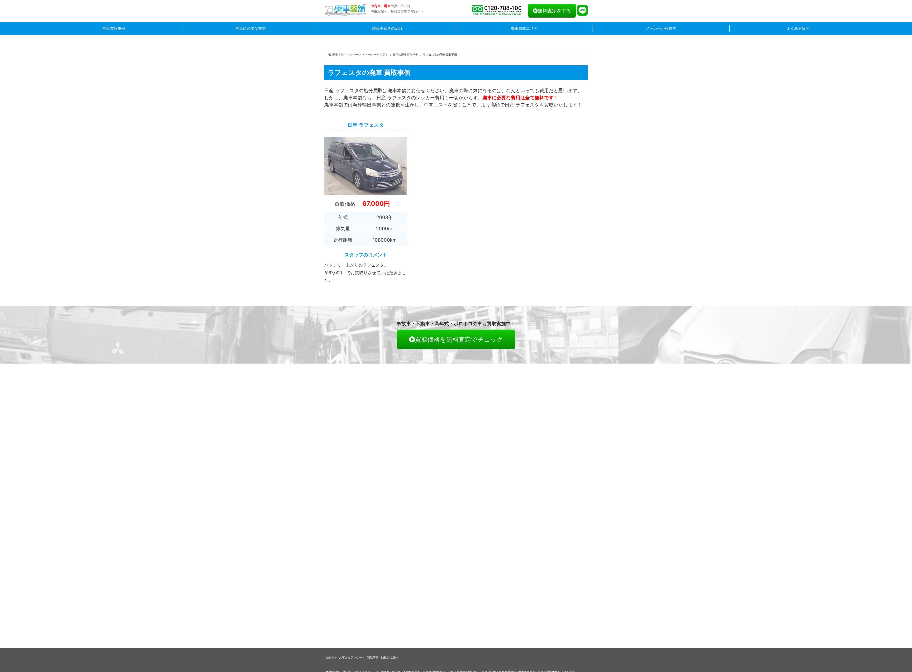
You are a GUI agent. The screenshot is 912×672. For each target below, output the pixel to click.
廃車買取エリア (524, 28)
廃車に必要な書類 (250, 28)
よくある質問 (798, 28)
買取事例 (373, 657)
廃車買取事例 (113, 28)
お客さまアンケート (352, 657)
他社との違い (389, 657)
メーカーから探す (661, 28)
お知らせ (331, 657)
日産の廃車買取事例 (405, 54)
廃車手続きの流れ (387, 28)
